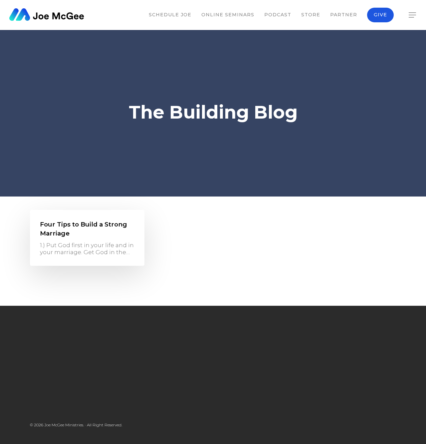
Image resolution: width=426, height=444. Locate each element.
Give (380, 15)
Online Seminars (227, 15)
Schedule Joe (170, 15)
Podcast (277, 15)
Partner (343, 15)
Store (310, 15)
